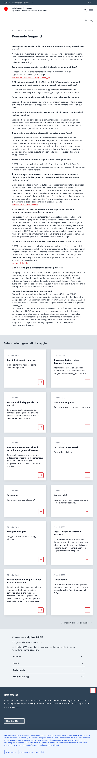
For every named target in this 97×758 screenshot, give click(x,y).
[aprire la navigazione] (91, 10)
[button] (93, 690)
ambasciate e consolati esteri (25, 204)
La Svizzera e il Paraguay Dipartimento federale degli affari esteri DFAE (31, 9)
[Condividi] (91, 20)
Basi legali (55, 745)
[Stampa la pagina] (85, 20)
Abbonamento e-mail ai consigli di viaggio (31, 77)
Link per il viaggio (20, 263)
